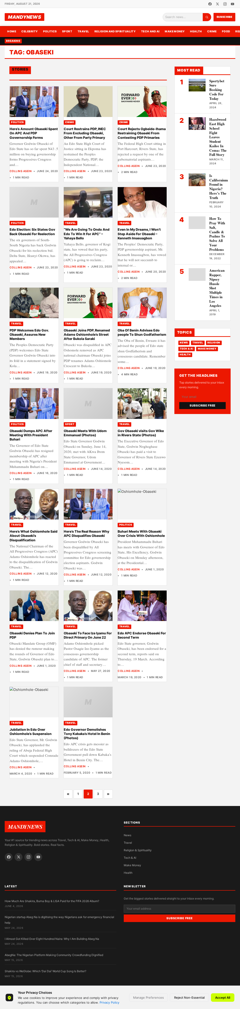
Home (11, 31)
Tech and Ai (150, 31)
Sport (67, 31)
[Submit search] (207, 17)
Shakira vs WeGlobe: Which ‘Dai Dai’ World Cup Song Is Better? (45, 971)
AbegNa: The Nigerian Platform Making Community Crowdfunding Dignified (54, 955)
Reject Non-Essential (189, 997)
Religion (213, 342)
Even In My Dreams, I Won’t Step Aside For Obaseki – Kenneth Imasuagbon (139, 233)
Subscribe (224, 17)
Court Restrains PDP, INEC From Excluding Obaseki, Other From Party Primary (85, 133)
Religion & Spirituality (138, 850)
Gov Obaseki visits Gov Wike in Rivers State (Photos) (141, 433)
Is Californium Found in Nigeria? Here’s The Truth (218, 186)
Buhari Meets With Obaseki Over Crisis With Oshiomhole (141, 533)
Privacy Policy (109, 1002)
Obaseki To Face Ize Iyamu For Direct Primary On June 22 (88, 635)
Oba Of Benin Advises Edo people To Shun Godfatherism (142, 332)
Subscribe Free (202, 405)
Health (196, 31)
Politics (50, 31)
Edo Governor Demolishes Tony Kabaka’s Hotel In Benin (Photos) (87, 733)
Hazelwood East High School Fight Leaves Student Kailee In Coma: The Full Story (218, 137)
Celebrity (29, 31)
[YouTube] (232, 4)
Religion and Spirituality (115, 31)
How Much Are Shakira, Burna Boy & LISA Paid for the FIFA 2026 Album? (52, 901)
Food (226, 31)
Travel (83, 31)
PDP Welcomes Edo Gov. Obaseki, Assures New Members (29, 334)
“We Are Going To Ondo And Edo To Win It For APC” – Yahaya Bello (86, 233)
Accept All (222, 997)
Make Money (175, 31)
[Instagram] (225, 4)
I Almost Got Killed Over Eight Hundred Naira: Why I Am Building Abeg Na (52, 939)
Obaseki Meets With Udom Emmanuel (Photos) (85, 433)
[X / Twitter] (217, 4)
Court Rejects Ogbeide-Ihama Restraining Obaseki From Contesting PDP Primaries (142, 133)
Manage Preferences (148, 997)
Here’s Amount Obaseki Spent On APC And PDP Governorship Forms (34, 133)
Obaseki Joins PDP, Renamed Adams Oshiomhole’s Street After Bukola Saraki (87, 334)
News (184, 342)
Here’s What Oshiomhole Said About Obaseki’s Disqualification (33, 535)
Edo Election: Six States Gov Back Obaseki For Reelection (32, 231)
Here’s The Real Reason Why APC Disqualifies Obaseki (86, 533)
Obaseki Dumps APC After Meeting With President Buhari (31, 435)
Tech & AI (186, 348)
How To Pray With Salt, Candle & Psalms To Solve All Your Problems (217, 234)
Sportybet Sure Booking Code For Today (216, 89)
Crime (212, 31)
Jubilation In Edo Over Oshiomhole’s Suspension (31, 731)
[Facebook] (210, 4)
